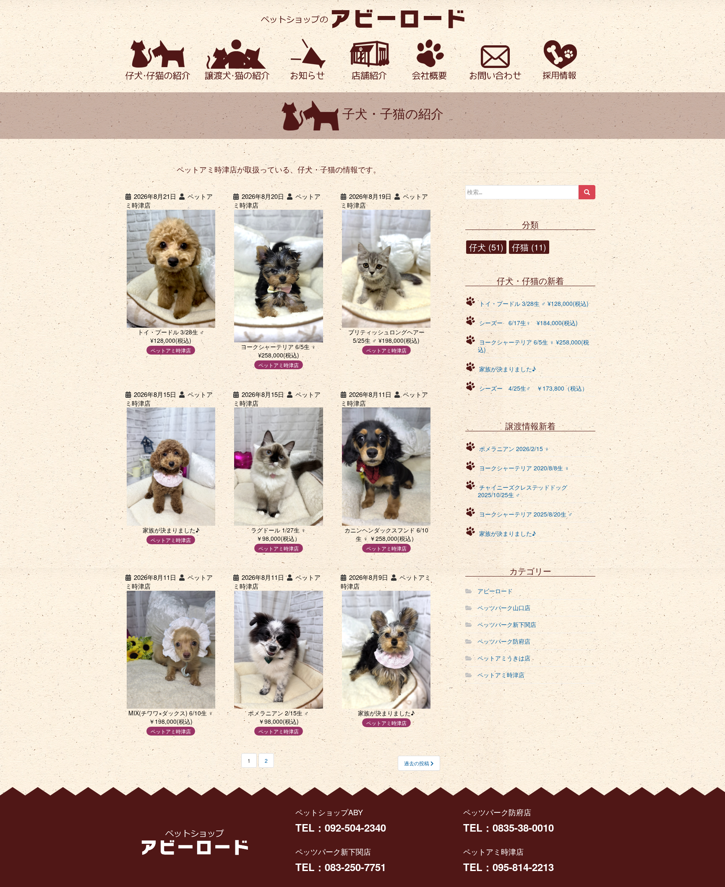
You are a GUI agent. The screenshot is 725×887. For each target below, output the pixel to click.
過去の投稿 (417, 763)
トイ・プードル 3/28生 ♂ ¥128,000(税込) (171, 336)
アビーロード (495, 591)
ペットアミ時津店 (171, 350)
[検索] (587, 192)
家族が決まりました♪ (171, 530)
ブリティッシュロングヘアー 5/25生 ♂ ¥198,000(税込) (386, 336)
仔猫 (529, 247)
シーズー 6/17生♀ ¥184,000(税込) (528, 322)
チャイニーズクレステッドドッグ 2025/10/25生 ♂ (522, 491)
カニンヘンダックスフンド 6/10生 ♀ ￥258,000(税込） (386, 534)
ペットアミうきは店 (503, 658)
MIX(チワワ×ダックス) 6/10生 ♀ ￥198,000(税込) (170, 717)
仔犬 (486, 247)
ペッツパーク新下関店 (506, 624)
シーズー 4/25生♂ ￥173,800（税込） (533, 388)
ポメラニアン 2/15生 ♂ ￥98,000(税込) (278, 717)
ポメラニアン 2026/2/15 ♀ (514, 448)
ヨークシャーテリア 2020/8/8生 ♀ (524, 468)
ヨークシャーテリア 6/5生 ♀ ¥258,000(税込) (278, 350)
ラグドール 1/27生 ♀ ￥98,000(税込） (278, 534)
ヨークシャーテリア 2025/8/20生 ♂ (526, 514)
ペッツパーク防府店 (503, 641)
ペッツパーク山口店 (503, 607)
